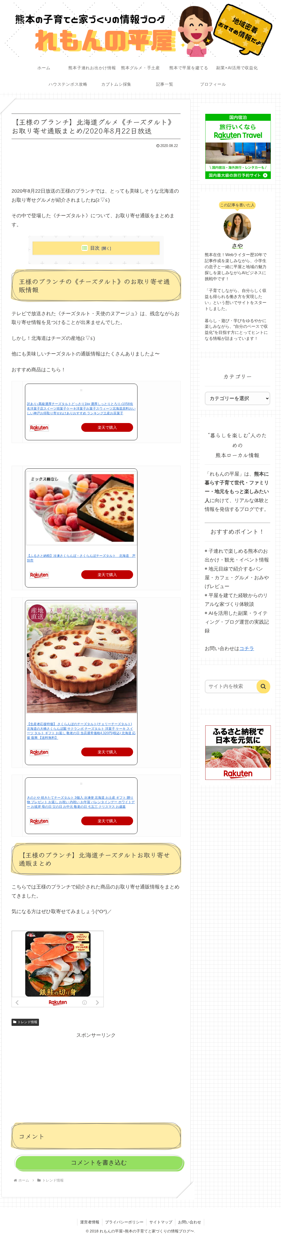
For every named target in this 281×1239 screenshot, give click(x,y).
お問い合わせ (189, 1222)
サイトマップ (160, 1222)
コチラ (246, 648)
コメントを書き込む (99, 1162)
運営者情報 (89, 1222)
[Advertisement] (96, 166)
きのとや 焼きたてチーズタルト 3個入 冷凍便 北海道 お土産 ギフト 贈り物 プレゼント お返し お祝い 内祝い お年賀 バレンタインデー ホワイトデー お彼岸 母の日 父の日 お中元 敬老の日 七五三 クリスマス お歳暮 (81, 802)
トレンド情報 (27, 1022)
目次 (95, 248)
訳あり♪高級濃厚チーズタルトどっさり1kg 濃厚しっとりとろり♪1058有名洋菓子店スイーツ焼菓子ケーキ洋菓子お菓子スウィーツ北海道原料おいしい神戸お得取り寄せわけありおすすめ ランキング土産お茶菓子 (81, 408)
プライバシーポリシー (124, 1222)
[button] (263, 686)
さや (237, 246)
